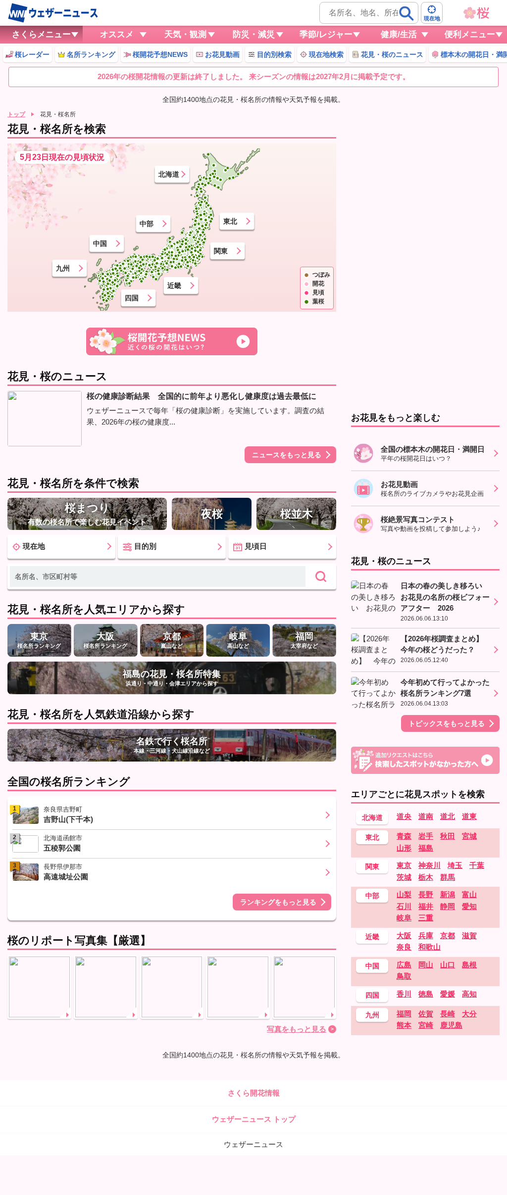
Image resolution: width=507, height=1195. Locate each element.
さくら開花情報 (254, 1093)
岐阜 (404, 917)
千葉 (476, 865)
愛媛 (447, 994)
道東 (469, 816)
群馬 (447, 877)
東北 (230, 221)
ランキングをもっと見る (278, 902)
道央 (404, 816)
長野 (425, 894)
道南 (425, 816)
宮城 (469, 836)
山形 (404, 848)
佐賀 (425, 1013)
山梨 (404, 894)
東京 (404, 865)
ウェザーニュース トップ (254, 1119)
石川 (404, 906)
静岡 (447, 906)
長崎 (447, 1013)
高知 (469, 994)
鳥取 (404, 976)
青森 (404, 836)
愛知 (469, 906)
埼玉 (455, 865)
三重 (425, 917)
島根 (469, 964)
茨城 (404, 877)
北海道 (168, 174)
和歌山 (429, 947)
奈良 (404, 947)
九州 (63, 268)
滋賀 (469, 935)
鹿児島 (451, 1025)
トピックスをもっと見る (446, 723)
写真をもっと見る (296, 1029)
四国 (132, 298)
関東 (221, 251)
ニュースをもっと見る (286, 455)
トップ (16, 114)
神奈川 (429, 865)
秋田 (447, 836)
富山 (469, 894)
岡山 (425, 964)
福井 (425, 906)
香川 (404, 994)
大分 (469, 1013)
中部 (146, 224)
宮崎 (425, 1025)
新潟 (447, 894)
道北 (447, 816)
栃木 (425, 877)
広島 (404, 964)
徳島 (425, 994)
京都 (447, 935)
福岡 (404, 1013)
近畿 (174, 285)
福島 (425, 848)
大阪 (404, 935)
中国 (100, 243)
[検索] (406, 13)
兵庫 (425, 935)
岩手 (425, 836)
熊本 (404, 1025)
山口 (447, 964)
